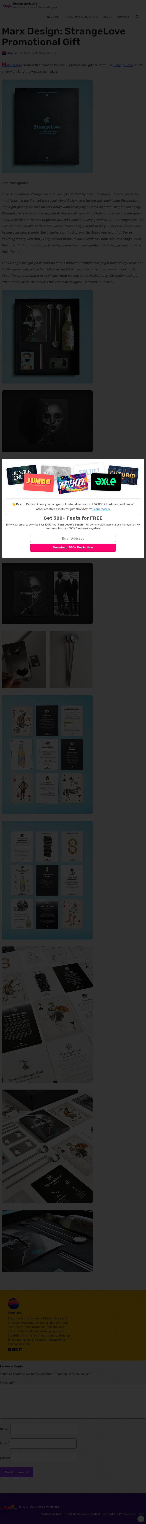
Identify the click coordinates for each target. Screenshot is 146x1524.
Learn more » (101, 509)
